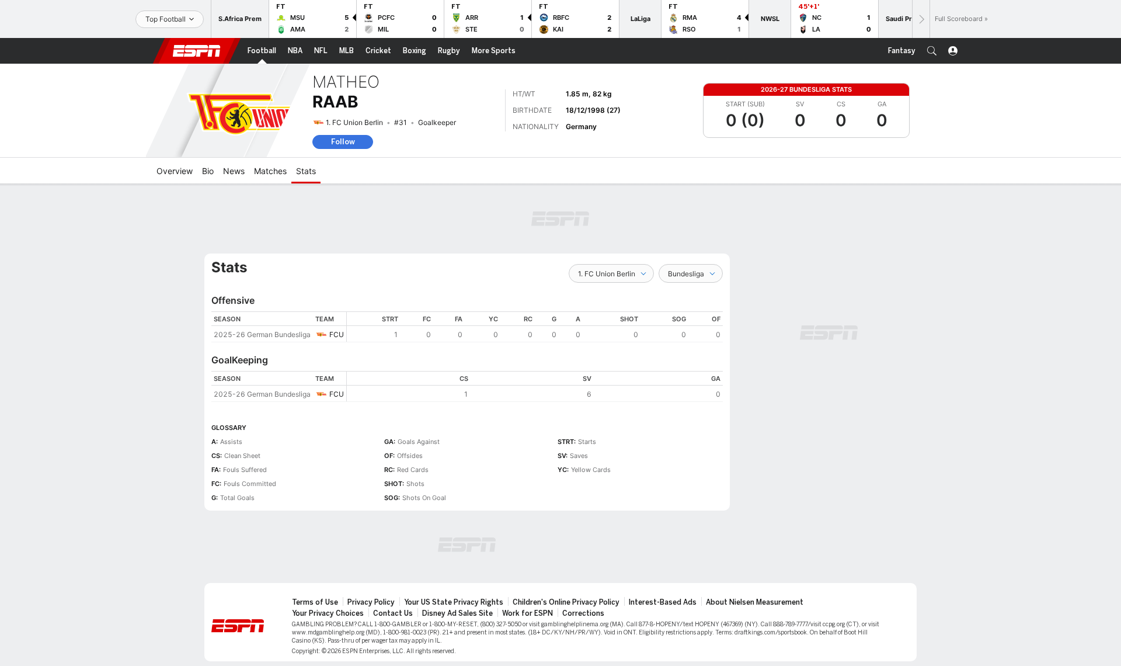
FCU (336, 334)
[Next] (920, 19)
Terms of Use (315, 602)
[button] (932, 51)
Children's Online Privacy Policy (566, 602)
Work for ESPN (527, 613)
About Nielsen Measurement (754, 602)
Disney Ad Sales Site (457, 613)
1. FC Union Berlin (354, 122)
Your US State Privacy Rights (453, 602)
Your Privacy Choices (328, 613)
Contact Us (393, 613)
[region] (535, 326)
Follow (343, 141)
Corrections (583, 613)
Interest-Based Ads (663, 602)
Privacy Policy (371, 602)
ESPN (197, 51)
